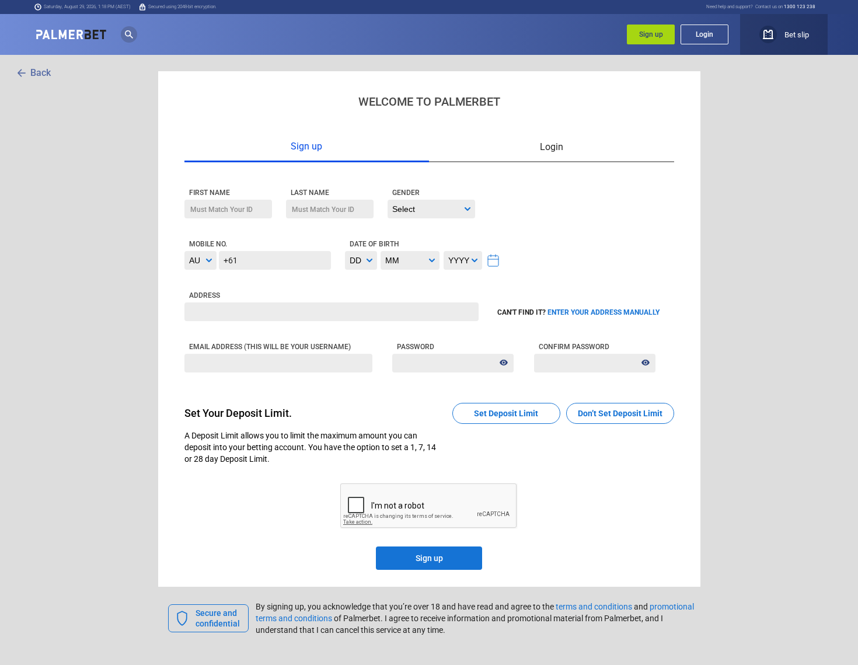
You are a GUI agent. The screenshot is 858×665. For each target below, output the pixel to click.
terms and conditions (594, 606)
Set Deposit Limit (506, 413)
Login (704, 34)
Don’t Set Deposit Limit (620, 413)
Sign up (651, 34)
